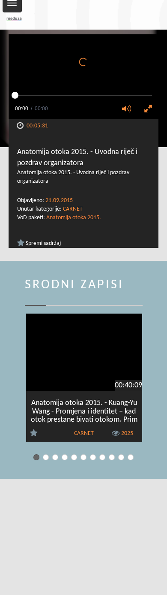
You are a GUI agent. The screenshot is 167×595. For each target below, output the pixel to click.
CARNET (73, 209)
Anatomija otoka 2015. (73, 217)
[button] (129, 109)
